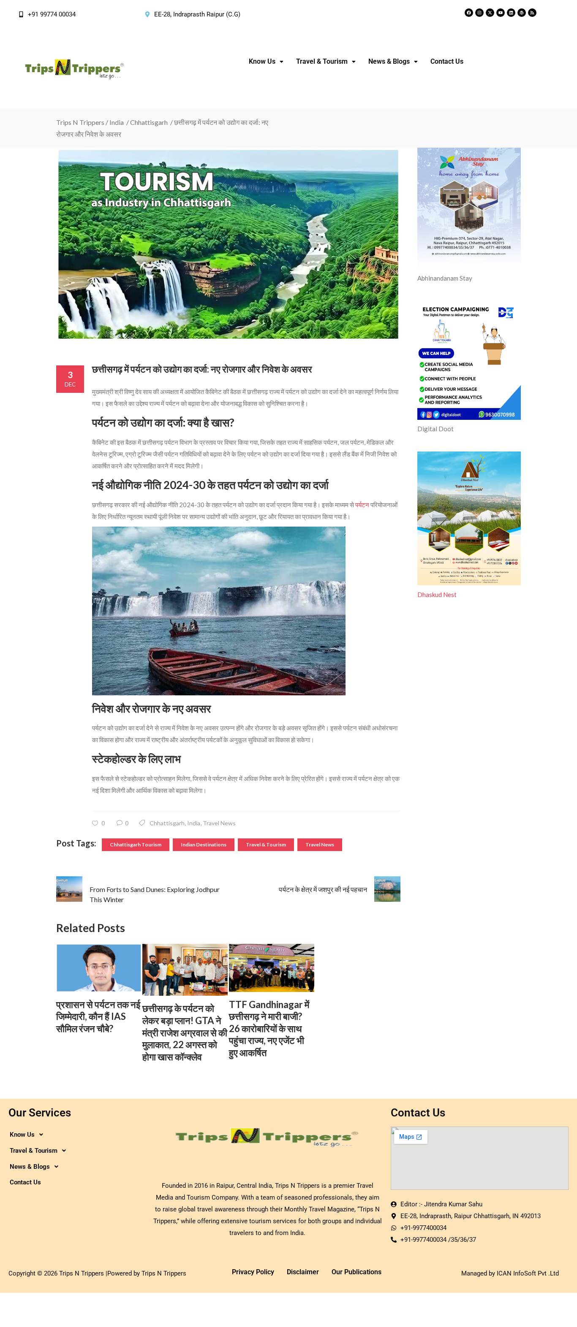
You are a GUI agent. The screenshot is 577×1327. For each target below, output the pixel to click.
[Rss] (532, 12)
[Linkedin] (511, 12)
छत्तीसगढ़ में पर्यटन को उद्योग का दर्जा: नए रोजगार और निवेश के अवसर (202, 369)
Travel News (219, 823)
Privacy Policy (253, 1272)
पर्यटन (362, 504)
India (116, 122)
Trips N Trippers (80, 122)
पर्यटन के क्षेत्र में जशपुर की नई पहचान (323, 889)
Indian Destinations (203, 844)
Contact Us (446, 61)
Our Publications (356, 1272)
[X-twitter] (490, 12)
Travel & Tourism (266, 844)
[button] (266, 61)
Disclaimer (303, 1272)
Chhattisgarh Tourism (135, 844)
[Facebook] (469, 12)
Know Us (262, 61)
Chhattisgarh (149, 122)
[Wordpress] (521, 12)
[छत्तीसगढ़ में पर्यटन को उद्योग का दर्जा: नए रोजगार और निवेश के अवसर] (228, 244)
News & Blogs (389, 61)
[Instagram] (479, 12)
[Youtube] (500, 12)
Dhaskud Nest (437, 594)
